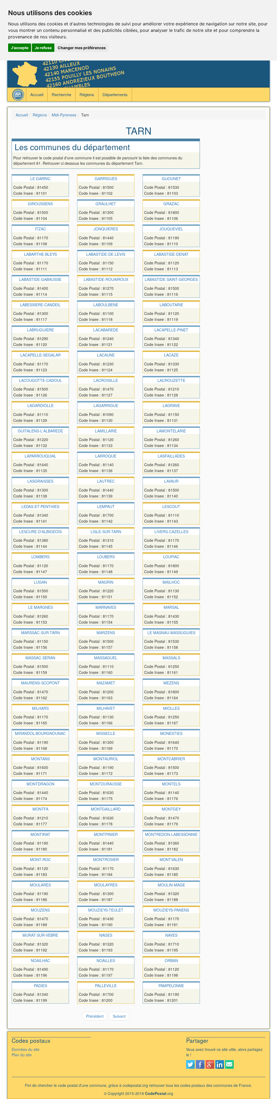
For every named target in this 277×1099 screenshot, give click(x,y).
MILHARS (40, 708)
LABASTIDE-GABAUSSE (40, 279)
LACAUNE (106, 355)
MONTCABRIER (171, 758)
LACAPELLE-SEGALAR (40, 355)
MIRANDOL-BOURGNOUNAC (40, 733)
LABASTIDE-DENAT (171, 254)
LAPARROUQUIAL (40, 456)
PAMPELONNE (171, 985)
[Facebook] (200, 1063)
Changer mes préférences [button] (82, 47)
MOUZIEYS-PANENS (171, 910)
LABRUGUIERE (40, 329)
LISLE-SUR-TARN (106, 531)
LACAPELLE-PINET (171, 329)
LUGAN (40, 582)
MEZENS (171, 682)
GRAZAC (171, 203)
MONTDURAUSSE (106, 784)
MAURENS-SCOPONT (40, 682)
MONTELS (171, 784)
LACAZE (171, 355)
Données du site (25, 1049)
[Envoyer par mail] (229, 1063)
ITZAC (40, 228)
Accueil (36, 94)
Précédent (95, 1016)
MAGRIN (105, 582)
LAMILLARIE (106, 430)
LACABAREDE (105, 329)
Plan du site (22, 1054)
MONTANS (40, 758)
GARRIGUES (106, 178)
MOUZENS (40, 910)
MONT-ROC (40, 859)
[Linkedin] (219, 1063)
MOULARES (40, 885)
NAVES (171, 935)
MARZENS (106, 632)
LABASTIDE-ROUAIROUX (106, 279)
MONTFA (40, 809)
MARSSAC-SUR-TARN (40, 632)
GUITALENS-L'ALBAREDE (40, 430)
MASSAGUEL (105, 657)
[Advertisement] (236, 220)
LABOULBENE (105, 304)
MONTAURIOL (105, 758)
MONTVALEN (171, 859)
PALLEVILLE (106, 985)
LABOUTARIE (171, 304)
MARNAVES (105, 607)
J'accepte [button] (19, 47)
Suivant (119, 1016)
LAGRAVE (171, 405)
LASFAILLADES (171, 456)
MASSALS (171, 657)
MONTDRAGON (40, 784)
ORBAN (171, 960)
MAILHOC (171, 582)
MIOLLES (171, 708)
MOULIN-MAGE (171, 885)
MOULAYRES (105, 885)
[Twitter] (190, 1063)
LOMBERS (40, 556)
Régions (87, 94)
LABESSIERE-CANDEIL (40, 304)
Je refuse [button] (43, 47)
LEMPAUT (106, 506)
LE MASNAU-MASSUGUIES (171, 632)
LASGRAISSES (40, 481)
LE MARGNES (40, 607)
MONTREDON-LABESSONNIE (171, 834)
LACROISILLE (106, 380)
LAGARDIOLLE (40, 405)
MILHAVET (106, 708)
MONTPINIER (106, 834)
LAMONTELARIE (171, 430)
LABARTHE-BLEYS (40, 254)
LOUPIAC (171, 556)
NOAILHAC (40, 960)
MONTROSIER (106, 859)
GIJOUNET (171, 178)
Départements (115, 94)
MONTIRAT (40, 834)
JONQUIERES (106, 228)
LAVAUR (171, 481)
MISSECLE (105, 733)
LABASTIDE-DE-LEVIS (105, 254)
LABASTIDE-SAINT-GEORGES (171, 279)
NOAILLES (106, 960)
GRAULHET (105, 203)
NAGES (105, 935)
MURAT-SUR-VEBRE (40, 935)
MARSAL (171, 607)
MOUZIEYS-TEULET (105, 910)
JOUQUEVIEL (171, 228)
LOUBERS (106, 556)
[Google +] (210, 1063)
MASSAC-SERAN (40, 657)
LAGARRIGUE (106, 405)
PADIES (40, 985)
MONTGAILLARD (106, 809)
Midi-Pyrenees (64, 114)
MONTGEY (171, 809)
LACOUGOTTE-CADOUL (40, 380)
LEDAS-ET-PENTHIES (40, 506)
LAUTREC (106, 481)
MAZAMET (106, 682)
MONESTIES (171, 733)
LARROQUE (105, 456)
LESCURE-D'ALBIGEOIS (40, 531)
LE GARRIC (40, 178)
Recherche (61, 94)
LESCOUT (171, 506)
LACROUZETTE (171, 380)
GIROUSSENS (40, 203)
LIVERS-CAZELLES (171, 531)
